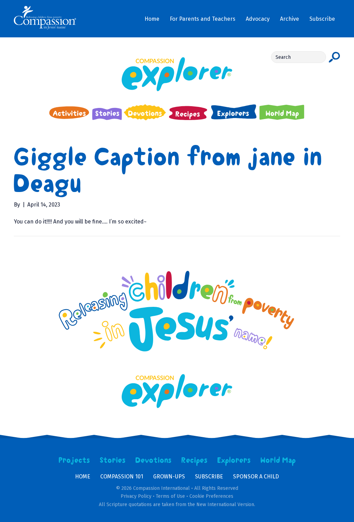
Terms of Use (170, 496)
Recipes (194, 460)
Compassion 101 (121, 476)
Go (334, 57)
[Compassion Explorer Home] (177, 74)
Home (82, 476)
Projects (74, 460)
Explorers (234, 460)
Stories (112, 460)
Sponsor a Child (256, 476)
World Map (278, 460)
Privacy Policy (136, 496)
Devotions (153, 460)
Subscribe (209, 476)
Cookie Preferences (211, 496)
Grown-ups (169, 476)
